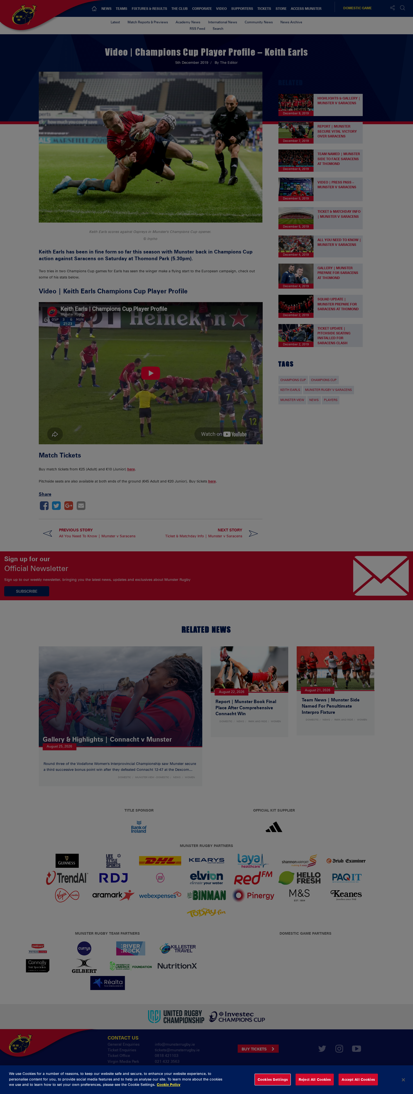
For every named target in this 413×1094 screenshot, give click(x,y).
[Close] (403, 1079)
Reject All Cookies (315, 1079)
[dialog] (206, 1079)
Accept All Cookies (358, 1079)
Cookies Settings (273, 1079)
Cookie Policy (168, 1084)
